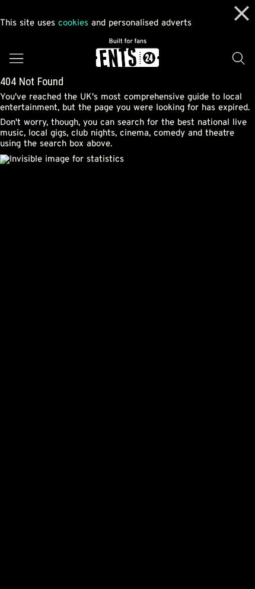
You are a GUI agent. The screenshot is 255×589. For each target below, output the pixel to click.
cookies (73, 23)
